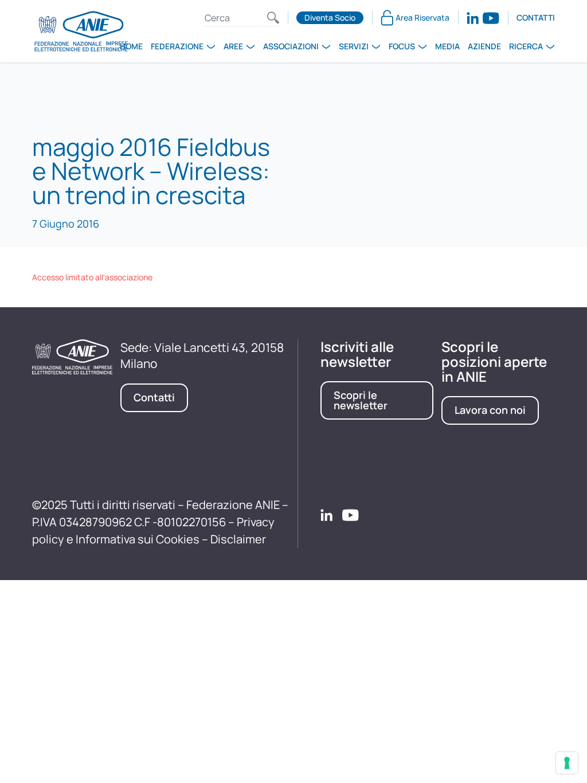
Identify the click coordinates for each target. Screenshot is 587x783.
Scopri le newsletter (361, 400)
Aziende (484, 46)
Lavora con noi (490, 410)
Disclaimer (238, 539)
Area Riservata (422, 17)
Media (447, 46)
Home (131, 46)
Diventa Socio (329, 17)
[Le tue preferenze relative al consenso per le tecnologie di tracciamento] (567, 763)
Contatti (535, 17)
